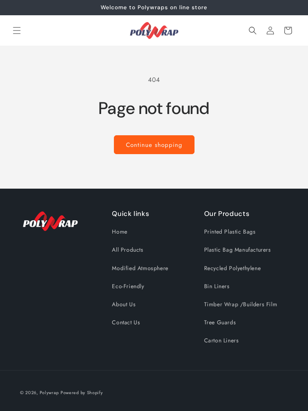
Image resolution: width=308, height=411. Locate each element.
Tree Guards (220, 322)
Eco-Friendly (128, 286)
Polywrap (49, 392)
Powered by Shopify (82, 392)
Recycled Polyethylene (232, 268)
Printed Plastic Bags (230, 232)
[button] (17, 30)
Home (119, 232)
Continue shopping (154, 144)
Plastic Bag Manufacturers (237, 250)
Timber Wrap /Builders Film (241, 304)
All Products (127, 250)
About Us (124, 304)
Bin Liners (217, 286)
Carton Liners (221, 340)
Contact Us (126, 322)
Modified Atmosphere (140, 268)
